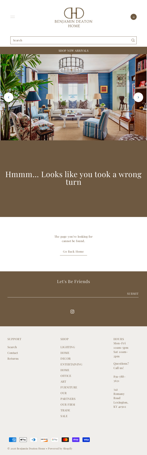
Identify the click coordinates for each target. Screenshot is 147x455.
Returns (13, 358)
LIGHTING (67, 347)
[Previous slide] (8, 97)
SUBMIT (133, 293)
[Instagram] (72, 311)
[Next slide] (138, 97)
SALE (64, 416)
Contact (12, 353)
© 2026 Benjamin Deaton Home (26, 448)
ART (63, 381)
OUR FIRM (67, 404)
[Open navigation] (12, 17)
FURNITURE (68, 387)
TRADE (65, 410)
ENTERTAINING (71, 364)
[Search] (132, 40)
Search (12, 347)
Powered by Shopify (60, 448)
